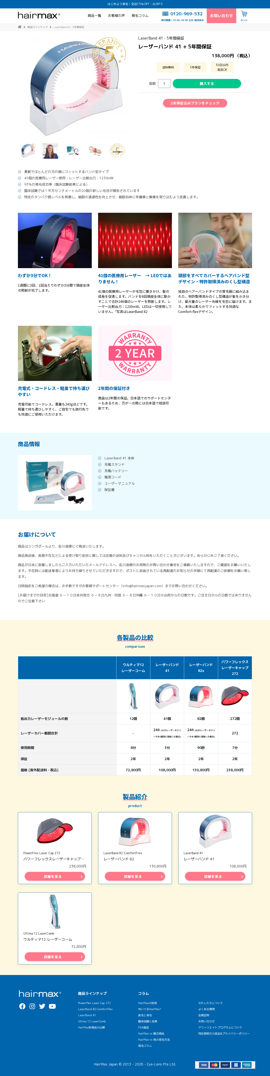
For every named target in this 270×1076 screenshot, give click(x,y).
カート (244, 20)
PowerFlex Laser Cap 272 (41, 853)
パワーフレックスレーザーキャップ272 (55, 859)
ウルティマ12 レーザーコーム (47, 939)
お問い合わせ (221, 15)
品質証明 (203, 1015)
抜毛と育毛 (145, 1015)
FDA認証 (143, 1027)
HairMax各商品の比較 (91, 1027)
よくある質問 (206, 1009)
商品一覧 (94, 15)
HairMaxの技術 (147, 1003)
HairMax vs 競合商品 (151, 1033)
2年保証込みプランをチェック (195, 103)
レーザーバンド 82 (119, 859)
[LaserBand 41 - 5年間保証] (75, 88)
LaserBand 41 (193, 853)
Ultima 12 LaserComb (38, 933)
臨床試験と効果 (147, 1021)
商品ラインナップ (37, 27)
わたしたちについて (210, 1003)
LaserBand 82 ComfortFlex (123, 853)
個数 (152, 83)
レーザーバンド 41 (199, 859)
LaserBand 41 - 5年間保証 (69, 27)
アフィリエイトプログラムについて (220, 1027)
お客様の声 (116, 15)
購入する (207, 83)
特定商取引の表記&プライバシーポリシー (224, 1033)
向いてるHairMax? (149, 1009)
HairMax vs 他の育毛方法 (154, 1039)
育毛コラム (140, 15)
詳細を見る (53, 876)
